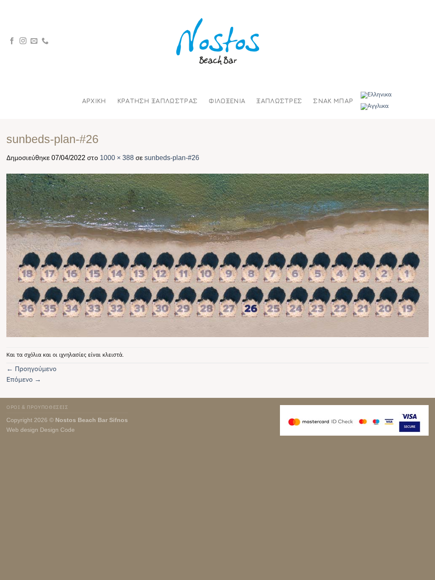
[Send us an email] (34, 41)
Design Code (57, 429)
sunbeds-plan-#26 (171, 157)
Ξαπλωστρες (279, 100)
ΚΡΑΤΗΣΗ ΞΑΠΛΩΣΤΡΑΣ (157, 100)
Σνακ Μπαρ (333, 100)
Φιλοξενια (227, 100)
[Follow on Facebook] (11, 41)
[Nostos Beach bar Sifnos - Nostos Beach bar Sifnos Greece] (217, 41)
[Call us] (45, 41)
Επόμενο (23, 379)
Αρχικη (94, 100)
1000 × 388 (117, 157)
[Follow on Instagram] (23, 41)
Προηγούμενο (31, 368)
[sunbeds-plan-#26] (217, 255)
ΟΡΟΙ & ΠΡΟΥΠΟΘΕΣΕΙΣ (37, 407)
